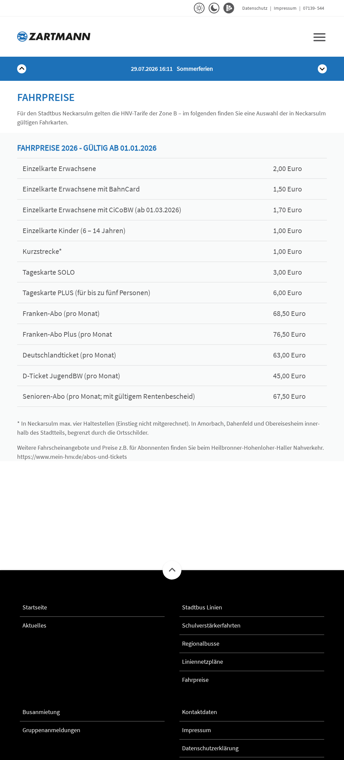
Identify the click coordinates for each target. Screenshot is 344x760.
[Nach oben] (172, 570)
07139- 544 (313, 8)
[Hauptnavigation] (319, 36)
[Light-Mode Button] (199, 8)
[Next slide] (322, 68)
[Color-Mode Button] (228, 8)
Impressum (285, 8)
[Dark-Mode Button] (214, 8)
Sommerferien (172, 68)
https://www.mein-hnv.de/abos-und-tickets (72, 456)
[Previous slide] (21, 68)
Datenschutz (254, 8)
